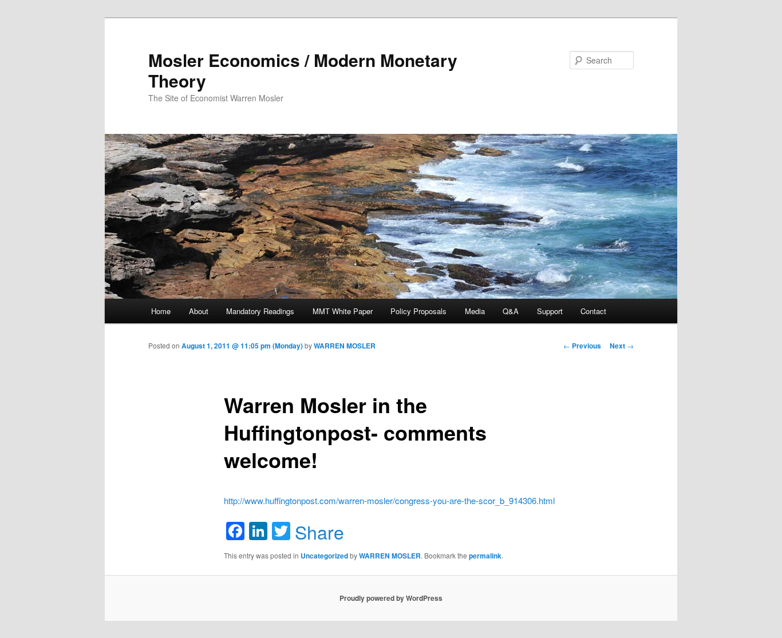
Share (319, 531)
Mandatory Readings (260, 311)
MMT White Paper (343, 311)
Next (622, 345)
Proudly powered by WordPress (391, 598)
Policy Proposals (418, 311)
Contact (593, 311)
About (198, 311)
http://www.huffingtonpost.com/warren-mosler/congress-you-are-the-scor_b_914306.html (389, 500)
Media (475, 311)
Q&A (511, 311)
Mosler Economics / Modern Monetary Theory (302, 70)
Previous (582, 345)
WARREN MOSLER (345, 345)
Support (550, 311)
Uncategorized (324, 555)
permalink (485, 555)
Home (161, 311)
